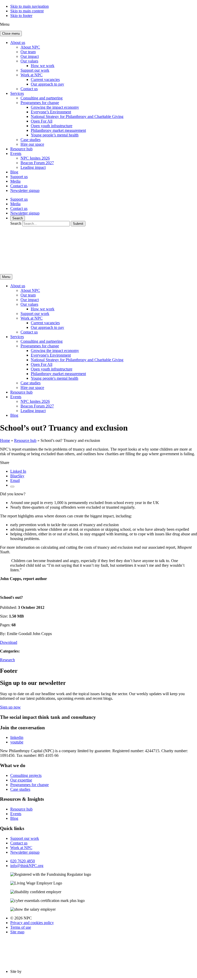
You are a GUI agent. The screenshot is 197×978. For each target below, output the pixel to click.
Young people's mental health (54, 378)
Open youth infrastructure (51, 126)
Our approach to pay (47, 84)
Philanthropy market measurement (58, 130)
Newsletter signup (25, 190)
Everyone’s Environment (51, 112)
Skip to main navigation (29, 6)
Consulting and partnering (42, 98)
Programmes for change (40, 102)
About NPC (30, 47)
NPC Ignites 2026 (35, 158)
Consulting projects (26, 775)
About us (17, 42)
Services (17, 93)
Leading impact (33, 167)
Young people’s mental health (54, 135)
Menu (6, 277)
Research (7, 660)
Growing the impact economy (55, 107)
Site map (17, 932)
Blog (14, 172)
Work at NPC (32, 75)
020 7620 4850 (22, 861)
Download (8, 642)
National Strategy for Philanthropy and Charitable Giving (77, 116)
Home (5, 440)
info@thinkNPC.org (26, 865)
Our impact (30, 56)
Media (15, 181)
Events (15, 153)
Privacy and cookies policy (32, 922)
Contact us (29, 89)
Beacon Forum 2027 (37, 163)
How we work (42, 65)
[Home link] (48, 267)
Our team (28, 52)
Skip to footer (21, 15)
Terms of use (20, 927)
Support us (19, 176)
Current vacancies (45, 79)
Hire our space (32, 144)
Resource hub (21, 149)
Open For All (41, 121)
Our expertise (21, 780)
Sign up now (10, 707)
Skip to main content (27, 11)
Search (17, 218)
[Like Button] (12, 486)
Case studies (31, 139)
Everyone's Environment (51, 355)
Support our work (35, 70)
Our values (29, 61)
